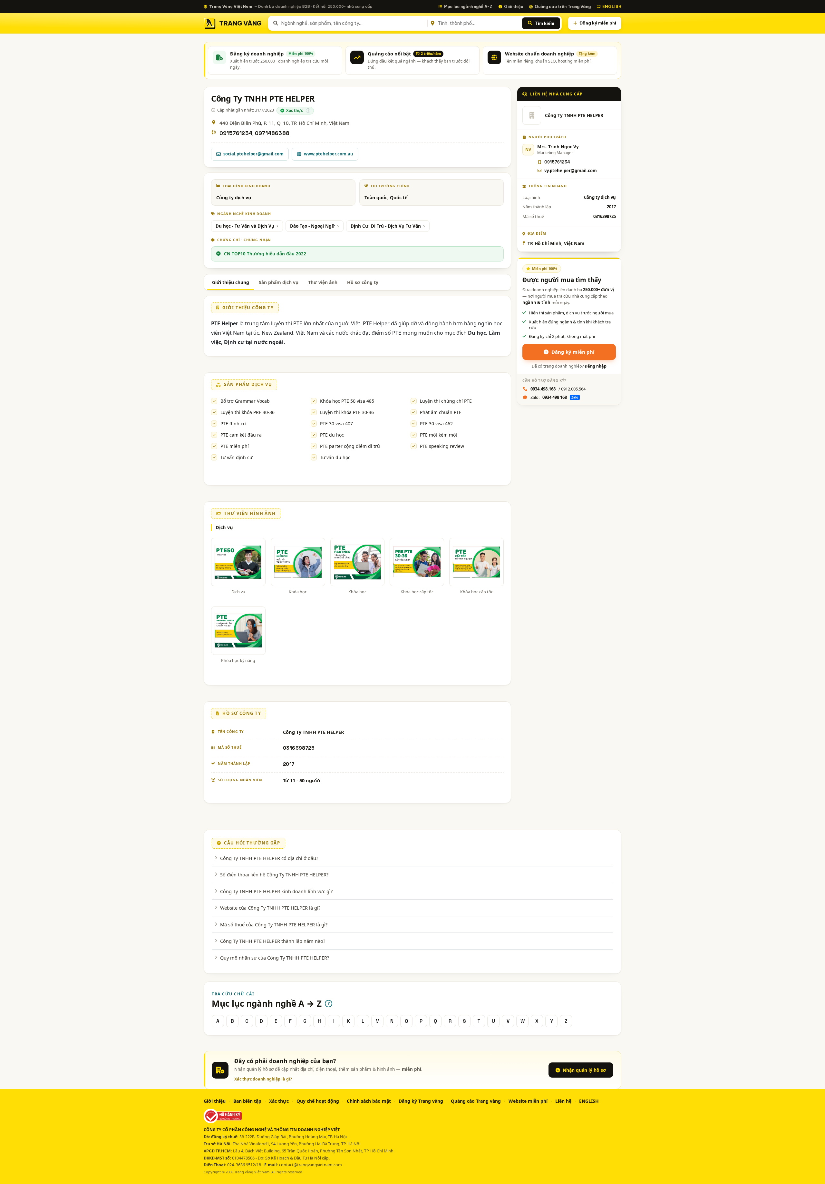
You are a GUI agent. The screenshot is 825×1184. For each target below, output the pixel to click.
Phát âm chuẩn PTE (440, 412)
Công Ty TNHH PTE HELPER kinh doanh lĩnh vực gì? (276, 891)
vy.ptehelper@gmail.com (570, 170)
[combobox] (353, 23)
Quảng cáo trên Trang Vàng (563, 6)
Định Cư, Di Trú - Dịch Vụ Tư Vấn (386, 226)
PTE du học (332, 435)
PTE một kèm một (438, 435)
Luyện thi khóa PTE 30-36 (347, 412)
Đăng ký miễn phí (597, 22)
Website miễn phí (528, 1101)
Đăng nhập (596, 366)
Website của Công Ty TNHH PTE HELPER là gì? (270, 907)
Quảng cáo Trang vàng (476, 1101)
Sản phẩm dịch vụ (278, 282)
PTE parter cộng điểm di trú (350, 446)
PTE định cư (233, 423)
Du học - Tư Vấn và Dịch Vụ (245, 226)
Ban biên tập (247, 1101)
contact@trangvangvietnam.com (310, 1165)
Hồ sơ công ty (362, 282)
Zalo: (554, 397)
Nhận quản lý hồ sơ (584, 1070)
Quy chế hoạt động (317, 1101)
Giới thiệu (513, 6)
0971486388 (272, 133)
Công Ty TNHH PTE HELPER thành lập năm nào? (272, 941)
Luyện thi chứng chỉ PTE (446, 401)
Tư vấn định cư (236, 457)
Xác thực (279, 1101)
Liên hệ (563, 1101)
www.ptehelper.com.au (328, 154)
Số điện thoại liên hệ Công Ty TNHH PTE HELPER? (274, 874)
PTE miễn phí (234, 446)
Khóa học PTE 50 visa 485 (347, 401)
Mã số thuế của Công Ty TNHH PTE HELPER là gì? (273, 924)
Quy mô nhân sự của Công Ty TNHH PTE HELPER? (274, 957)
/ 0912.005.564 (558, 389)
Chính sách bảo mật (369, 1101)
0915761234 (235, 133)
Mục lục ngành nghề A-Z (468, 6)
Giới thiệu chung (230, 282)
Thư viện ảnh (322, 282)
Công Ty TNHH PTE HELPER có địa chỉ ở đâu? (269, 858)
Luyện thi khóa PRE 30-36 (247, 412)
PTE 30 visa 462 (436, 423)
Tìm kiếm (544, 23)
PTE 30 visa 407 (336, 423)
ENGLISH (611, 6)
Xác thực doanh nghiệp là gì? (263, 1079)
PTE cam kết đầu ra (241, 435)
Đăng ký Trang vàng (421, 1101)
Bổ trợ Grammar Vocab (245, 401)
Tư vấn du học (335, 457)
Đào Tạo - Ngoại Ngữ (312, 226)
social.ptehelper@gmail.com (253, 154)
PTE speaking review (442, 446)
